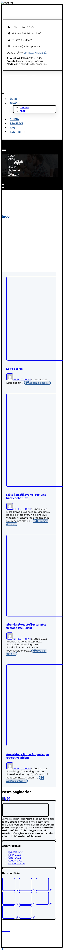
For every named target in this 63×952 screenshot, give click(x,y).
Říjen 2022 (14, 854)
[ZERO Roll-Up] (10, 904)
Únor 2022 (14, 857)
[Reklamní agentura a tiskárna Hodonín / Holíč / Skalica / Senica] (28, 18)
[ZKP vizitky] (44, 890)
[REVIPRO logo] (27, 904)
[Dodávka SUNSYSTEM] (44, 904)
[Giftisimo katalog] (10, 890)
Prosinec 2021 (16, 863)
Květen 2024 (16, 851)
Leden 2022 (15, 860)
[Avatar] (9, 379)
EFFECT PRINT (22, 379)
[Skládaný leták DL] (27, 917)
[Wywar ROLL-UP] (10, 917)
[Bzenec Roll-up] (27, 890)
